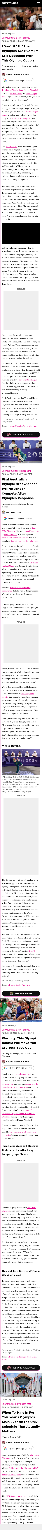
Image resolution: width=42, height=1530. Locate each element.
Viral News (33, 426)
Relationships (21, 1356)
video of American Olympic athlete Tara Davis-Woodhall (18, 1113)
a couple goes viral (23, 1074)
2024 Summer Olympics (16, 1496)
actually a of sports (11, 1474)
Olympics (18, 426)
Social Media (31, 1356)
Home (4, 33)
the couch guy (8, 1083)
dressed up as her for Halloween (24, 540)
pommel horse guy (31, 531)
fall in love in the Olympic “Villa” (23, 1468)
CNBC (32, 950)
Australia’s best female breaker (15, 537)
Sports (12, 33)
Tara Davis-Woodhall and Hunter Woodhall (20, 90)
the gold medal (16, 93)
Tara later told (28, 379)
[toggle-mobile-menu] (38, 3)
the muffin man (10, 534)
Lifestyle (11, 426)
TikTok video (11, 146)
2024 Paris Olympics (21, 118)
